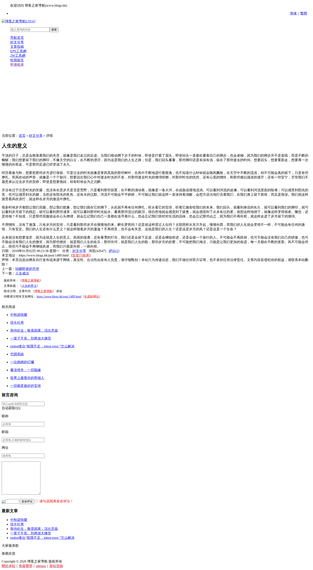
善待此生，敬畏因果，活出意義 (34, 330)
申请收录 (17, 64)
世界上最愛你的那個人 (27, 378)
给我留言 (17, 60)
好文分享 (17, 42)
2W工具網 (17, 55)
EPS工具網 (18, 51)
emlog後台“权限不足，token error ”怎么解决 (42, 346)
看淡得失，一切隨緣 (25, 370)
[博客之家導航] (18, 21)
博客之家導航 (31, 280)
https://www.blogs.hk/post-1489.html (59, 296)
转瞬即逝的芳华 (27, 269)
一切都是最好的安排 (25, 386)
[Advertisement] (156, 100)
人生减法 (22, 273)
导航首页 (17, 37)
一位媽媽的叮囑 (22, 362)
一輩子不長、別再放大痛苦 (30, 338)
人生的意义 (29, 285)
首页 (22, 135)
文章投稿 (17, 46)
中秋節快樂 (18, 314)
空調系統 (17, 354)
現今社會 (17, 322)
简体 (293, 13)
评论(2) (114, 251)
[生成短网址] (91, 296)
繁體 (303, 13)
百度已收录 (80, 255)
